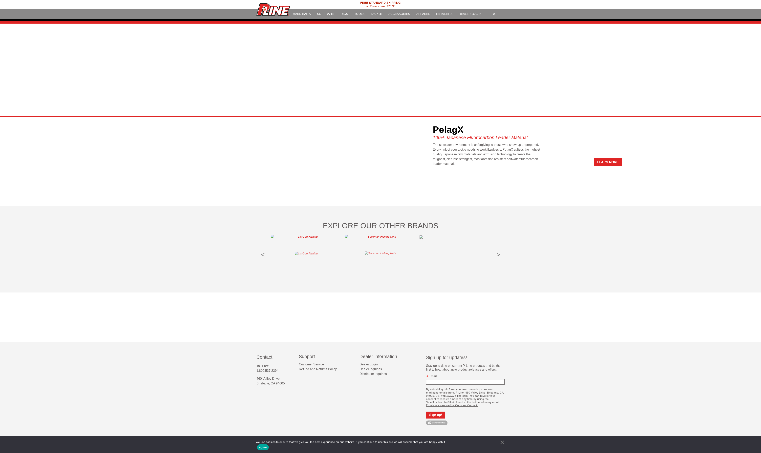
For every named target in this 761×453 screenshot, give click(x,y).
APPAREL (423, 13)
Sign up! (435, 415)
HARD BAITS (302, 13)
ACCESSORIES (399, 13)
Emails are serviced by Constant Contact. (452, 405)
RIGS (344, 13)
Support (307, 356)
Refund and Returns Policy (318, 369)
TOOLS (359, 13)
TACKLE (376, 13)
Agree (263, 447)
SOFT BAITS (325, 13)
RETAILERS (444, 13)
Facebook (258, 394)
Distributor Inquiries (373, 374)
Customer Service (311, 364)
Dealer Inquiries (370, 369)
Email (433, 376)
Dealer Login (368, 364)
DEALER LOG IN (470, 13)
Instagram (265, 394)
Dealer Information (378, 356)
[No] (502, 442)
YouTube (272, 394)
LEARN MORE (441, 162)
